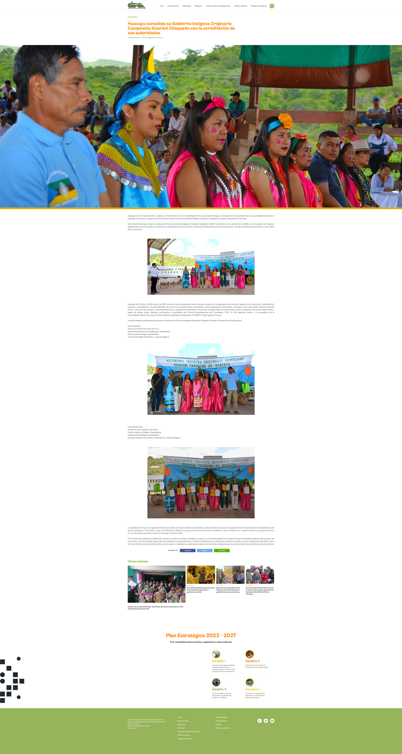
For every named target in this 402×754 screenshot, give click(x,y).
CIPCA (137, 5)
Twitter (205, 550)
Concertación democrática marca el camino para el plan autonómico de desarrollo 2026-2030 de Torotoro (260, 591)
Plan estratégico (221, 717)
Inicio (162, 6)
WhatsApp (222, 550)
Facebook (188, 550)
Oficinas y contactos (223, 728)
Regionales (187, 6)
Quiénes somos (173, 6)
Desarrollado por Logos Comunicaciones (393, 749)
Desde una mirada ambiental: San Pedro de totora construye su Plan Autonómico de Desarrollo (155, 608)
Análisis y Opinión (240, 6)
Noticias (219, 724)
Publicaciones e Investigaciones (218, 6)
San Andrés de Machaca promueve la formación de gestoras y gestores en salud (201, 590)
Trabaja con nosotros (259, 6)
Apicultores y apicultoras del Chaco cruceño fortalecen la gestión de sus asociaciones (228, 590)
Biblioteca (198, 6)
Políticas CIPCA (221, 721)
